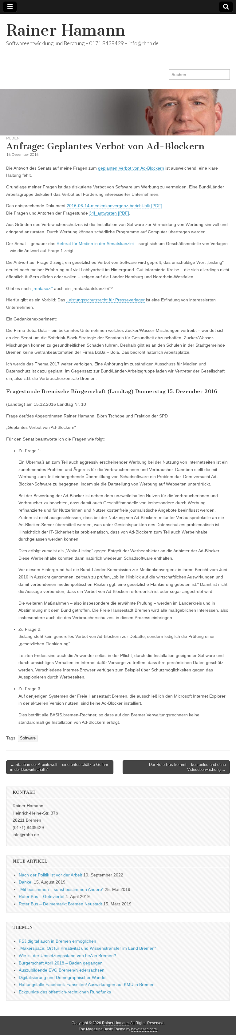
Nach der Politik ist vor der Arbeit (50, 874)
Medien (13, 138)
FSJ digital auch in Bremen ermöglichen (57, 941)
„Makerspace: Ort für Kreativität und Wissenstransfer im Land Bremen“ (87, 948)
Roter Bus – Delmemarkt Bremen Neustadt (60, 903)
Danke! (26, 882)
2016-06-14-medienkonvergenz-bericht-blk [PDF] (114, 205)
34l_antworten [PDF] (109, 213)
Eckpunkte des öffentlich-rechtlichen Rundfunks (65, 991)
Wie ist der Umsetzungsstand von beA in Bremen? (67, 955)
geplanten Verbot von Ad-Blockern (131, 168)
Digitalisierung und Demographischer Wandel (62, 977)
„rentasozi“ (42, 288)
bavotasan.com (144, 1029)
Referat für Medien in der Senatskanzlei (95, 243)
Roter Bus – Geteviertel (41, 896)
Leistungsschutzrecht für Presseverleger (105, 299)
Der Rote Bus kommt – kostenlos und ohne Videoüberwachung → (187, 767)
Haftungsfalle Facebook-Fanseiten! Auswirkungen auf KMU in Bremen (87, 984)
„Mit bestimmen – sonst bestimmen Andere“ (61, 889)
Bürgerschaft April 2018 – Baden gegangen (61, 962)
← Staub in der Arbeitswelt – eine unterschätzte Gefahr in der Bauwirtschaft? (59, 767)
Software (28, 738)
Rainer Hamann (65, 30)
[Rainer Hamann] (118, 74)
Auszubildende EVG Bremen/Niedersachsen (61, 970)
